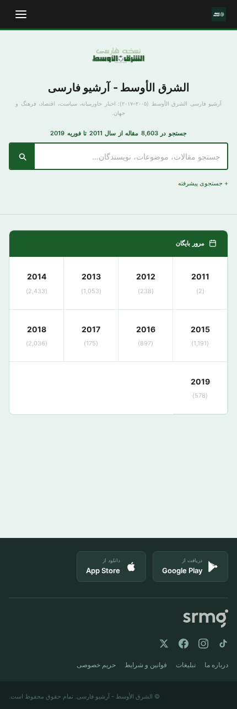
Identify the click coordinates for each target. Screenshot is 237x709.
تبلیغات (186, 665)
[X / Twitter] (164, 643)
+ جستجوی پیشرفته (203, 183)
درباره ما (216, 665)
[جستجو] (22, 156)
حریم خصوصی (96, 665)
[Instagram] (203, 643)
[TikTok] (223, 643)
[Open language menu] (21, 14)
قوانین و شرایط (146, 665)
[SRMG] (205, 618)
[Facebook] (183, 643)
